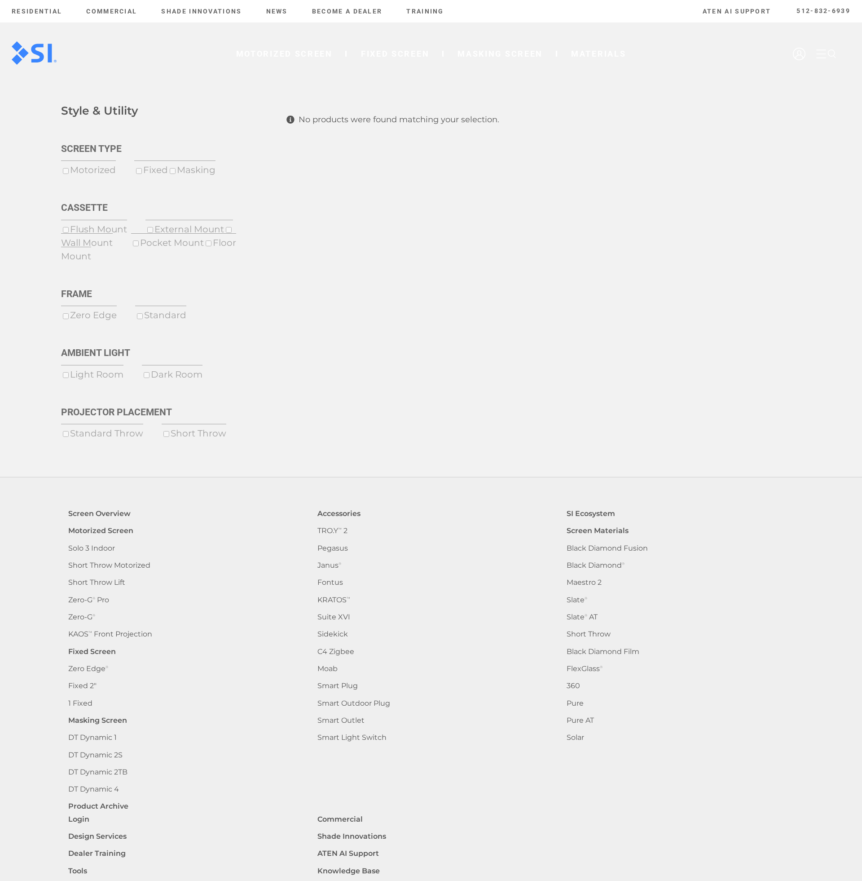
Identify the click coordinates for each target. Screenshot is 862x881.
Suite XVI (333, 617)
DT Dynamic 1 (92, 737)
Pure (575, 703)
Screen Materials (598, 530)
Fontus (330, 582)
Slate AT (582, 617)
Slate (577, 600)
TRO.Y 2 (332, 530)
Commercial (340, 819)
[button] (831, 53)
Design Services (97, 836)
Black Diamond (596, 565)
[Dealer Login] (800, 79)
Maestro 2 (584, 582)
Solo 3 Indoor (91, 548)
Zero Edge (88, 668)
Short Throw (589, 634)
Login (78, 819)
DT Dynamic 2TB (98, 772)
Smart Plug (337, 686)
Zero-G (81, 617)
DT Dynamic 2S (95, 755)
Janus (329, 565)
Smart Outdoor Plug (353, 703)
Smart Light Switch (352, 737)
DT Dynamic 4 (93, 789)
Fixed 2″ (82, 686)
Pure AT (580, 720)
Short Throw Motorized (109, 565)
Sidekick (332, 634)
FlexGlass (585, 668)
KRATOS (333, 600)
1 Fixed (80, 703)
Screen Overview (99, 513)
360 (573, 686)
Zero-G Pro (88, 600)
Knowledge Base (348, 871)
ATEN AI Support (348, 853)
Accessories (339, 513)
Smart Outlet (341, 720)
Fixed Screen (92, 651)
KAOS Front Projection (110, 634)
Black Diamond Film (603, 651)
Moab (327, 668)
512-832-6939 (823, 11)
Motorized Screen (100, 530)
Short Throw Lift (96, 582)
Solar (575, 737)
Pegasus (332, 548)
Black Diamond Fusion (607, 548)
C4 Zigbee (335, 651)
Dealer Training (97, 853)
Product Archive (98, 806)
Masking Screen (97, 720)
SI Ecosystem (591, 513)
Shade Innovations (351, 836)
